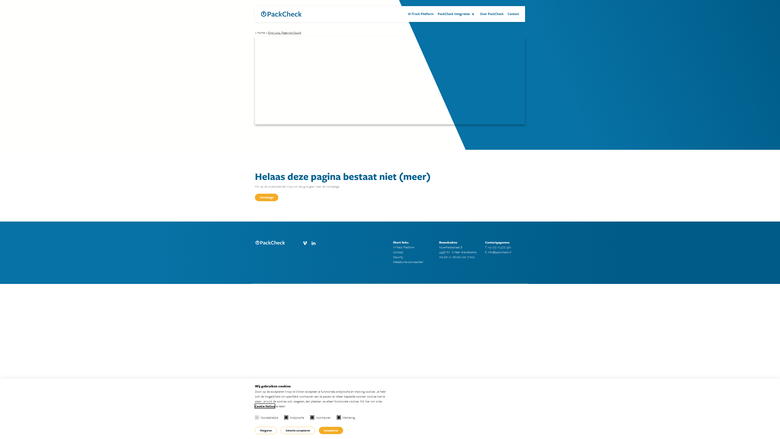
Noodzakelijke (269, 417)
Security (398, 257)
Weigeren (266, 430)
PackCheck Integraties (454, 13)
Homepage (266, 197)
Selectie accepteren (298, 430)
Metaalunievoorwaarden (408, 262)
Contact (513, 13)
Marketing (348, 417)
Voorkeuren (323, 417)
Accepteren (331, 430)
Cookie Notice (265, 406)
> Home (260, 32)
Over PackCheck (492, 13)
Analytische (297, 417)
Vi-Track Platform (421, 13)
